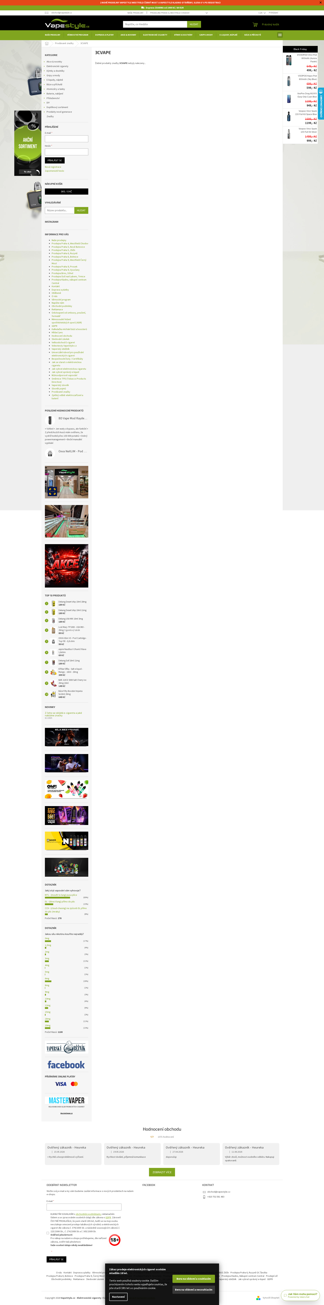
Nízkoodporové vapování (64, 375)
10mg (48, 999)
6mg (47, 978)
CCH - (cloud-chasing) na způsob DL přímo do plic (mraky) (66, 910)
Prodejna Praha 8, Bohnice (65, 257)
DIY (48, 102)
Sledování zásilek (60, 339)
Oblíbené (56, 293)
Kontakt (56, 286)
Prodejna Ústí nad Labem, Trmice (68, 276)
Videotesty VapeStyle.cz (64, 346)
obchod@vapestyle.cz (218, 1192)
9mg (47, 992)
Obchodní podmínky (62, 306)
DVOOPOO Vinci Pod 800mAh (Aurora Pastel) (307, 58)
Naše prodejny (135, 12)
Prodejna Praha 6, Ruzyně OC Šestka (248, 1272)
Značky (50, 116)
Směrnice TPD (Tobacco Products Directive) (69, 380)
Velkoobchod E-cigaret (63, 342)
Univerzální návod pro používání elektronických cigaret (68, 354)
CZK (261, 12)
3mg (47, 958)
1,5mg (48, 945)
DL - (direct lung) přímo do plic (60, 901)
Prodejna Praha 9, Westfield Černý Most (69, 261)
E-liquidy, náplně (55, 80)
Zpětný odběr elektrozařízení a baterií (67, 397)
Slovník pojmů (59, 388)
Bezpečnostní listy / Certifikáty (67, 359)
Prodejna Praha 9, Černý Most (90, 1276)
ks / (66, 191)
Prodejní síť (272, 1276)
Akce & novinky (54, 61)
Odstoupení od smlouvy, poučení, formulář (69, 314)
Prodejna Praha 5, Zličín (63, 250)
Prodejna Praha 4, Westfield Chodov (169, 12)
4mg (47, 965)
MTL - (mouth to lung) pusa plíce (61, 895)
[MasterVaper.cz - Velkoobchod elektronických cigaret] (66, 1100)
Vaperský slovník (60, 385)
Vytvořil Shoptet (271, 1298)
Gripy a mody (53, 75)
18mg (48, 1019)
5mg (47, 972)
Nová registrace (53, 167)
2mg (47, 952)
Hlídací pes (57, 332)
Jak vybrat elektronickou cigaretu (69, 369)
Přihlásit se (55, 160)
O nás (54, 296)
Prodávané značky (61, 392)
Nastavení (118, 1297)
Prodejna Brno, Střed (62, 273)
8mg (47, 985)
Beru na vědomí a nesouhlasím (193, 1290)
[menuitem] (52, 35)
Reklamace (57, 309)
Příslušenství (53, 98)
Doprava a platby (60, 290)
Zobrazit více (162, 1172)
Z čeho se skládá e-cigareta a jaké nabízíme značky (63, 714)
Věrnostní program (61, 299)
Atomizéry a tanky (56, 89)
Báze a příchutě (54, 84)
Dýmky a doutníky (55, 71)
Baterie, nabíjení (55, 93)
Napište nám (58, 303)
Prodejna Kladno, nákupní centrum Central (69, 281)
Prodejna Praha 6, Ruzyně (64, 253)
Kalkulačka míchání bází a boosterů (69, 329)
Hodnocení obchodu (62, 336)
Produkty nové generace (59, 112)
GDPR (54, 326)
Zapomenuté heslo (54, 171)
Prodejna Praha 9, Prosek (64, 266)
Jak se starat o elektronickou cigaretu (66, 364)
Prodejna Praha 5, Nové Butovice (68, 247)
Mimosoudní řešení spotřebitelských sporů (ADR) (67, 321)
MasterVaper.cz (67, 1113)
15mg (48, 1012)
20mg (48, 1025)
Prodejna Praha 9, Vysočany (66, 270)
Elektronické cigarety (57, 66)
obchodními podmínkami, (88, 1214)
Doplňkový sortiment (57, 107)
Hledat (194, 24)
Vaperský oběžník (61, 349)
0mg (47, 938)
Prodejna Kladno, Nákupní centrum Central (243, 1276)
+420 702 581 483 (215, 1197)
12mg (48, 1005)
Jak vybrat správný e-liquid (65, 372)
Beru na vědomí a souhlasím (194, 1279)
